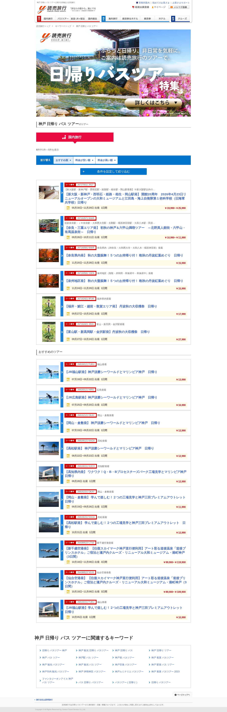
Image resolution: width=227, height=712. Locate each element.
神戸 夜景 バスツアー (162, 657)
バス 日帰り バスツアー (91, 682)
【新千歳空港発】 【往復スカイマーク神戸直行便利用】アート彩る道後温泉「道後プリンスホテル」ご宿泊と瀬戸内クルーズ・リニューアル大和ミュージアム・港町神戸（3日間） (125, 552)
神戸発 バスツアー (124, 657)
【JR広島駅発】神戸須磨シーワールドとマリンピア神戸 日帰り (111, 397)
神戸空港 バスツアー (126, 664)
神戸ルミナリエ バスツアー (129, 671)
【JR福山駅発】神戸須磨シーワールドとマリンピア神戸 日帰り (111, 372)
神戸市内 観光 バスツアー (55, 671)
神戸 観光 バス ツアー (90, 664)
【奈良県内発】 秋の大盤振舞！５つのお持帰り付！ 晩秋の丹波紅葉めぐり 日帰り (124, 255)
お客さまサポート (181, 3)
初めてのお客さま (161, 3)
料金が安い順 (82, 160)
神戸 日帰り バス (124, 650)
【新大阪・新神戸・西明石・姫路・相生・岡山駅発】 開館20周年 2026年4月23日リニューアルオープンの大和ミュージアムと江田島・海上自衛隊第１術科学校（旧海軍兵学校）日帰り (125, 198)
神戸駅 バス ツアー (89, 657)
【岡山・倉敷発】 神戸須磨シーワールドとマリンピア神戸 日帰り (112, 423)
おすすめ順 (62, 160)
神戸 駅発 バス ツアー (162, 664)
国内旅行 (75, 137)
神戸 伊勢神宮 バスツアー (92, 671)
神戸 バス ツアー (51, 657)
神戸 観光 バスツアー (53, 664)
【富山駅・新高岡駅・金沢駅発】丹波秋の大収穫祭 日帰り (107, 332)
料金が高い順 (105, 160)
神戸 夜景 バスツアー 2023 (165, 671)
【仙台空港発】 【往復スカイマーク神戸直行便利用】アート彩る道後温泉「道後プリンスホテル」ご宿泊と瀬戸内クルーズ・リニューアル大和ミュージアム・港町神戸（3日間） (126, 582)
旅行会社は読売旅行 (44, 700)
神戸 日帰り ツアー (161, 650)
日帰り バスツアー (161, 682)
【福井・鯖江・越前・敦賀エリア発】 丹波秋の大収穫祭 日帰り (111, 306)
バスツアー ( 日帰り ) (126, 682)
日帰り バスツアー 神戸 (54, 650)
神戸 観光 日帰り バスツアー (94, 650)
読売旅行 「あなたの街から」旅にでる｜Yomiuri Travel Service (67, 9)
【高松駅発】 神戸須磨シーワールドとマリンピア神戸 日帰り (109, 448)
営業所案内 (144, 3)
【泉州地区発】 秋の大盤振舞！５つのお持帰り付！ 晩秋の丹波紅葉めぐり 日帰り (124, 281)
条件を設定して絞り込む (113, 171)
